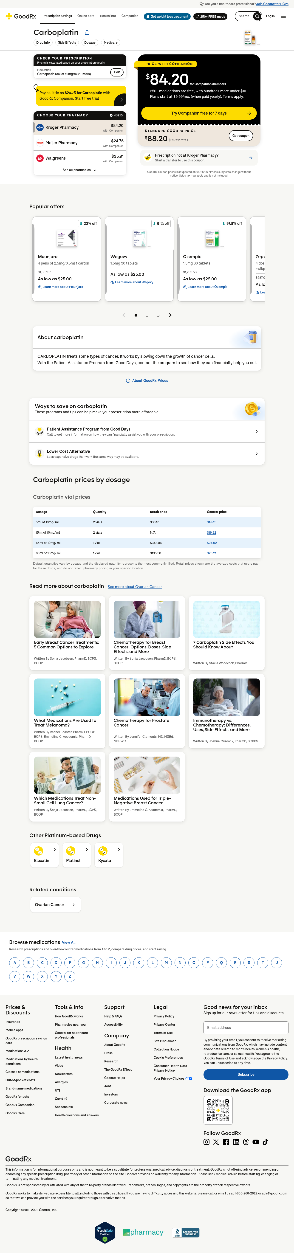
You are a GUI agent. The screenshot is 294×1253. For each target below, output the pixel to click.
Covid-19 (61, 1099)
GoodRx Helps (114, 1078)
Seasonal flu (64, 1107)
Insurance (13, 1022)
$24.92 (212, 543)
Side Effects (67, 42)
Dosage (90, 42)
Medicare (111, 42)
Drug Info (43, 42)
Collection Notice (166, 1049)
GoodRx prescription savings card (27, 1040)
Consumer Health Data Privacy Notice (171, 1068)
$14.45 (211, 522)
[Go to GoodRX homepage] (21, 16)
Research (111, 1061)
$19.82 (211, 532)
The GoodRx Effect (118, 1069)
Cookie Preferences (168, 1058)
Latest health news (69, 1057)
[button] (166, 16)
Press (108, 1053)
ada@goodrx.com (274, 1193)
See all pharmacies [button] (77, 170)
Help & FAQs (113, 1016)
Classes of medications (23, 1072)
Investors (111, 1094)
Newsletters (64, 1074)
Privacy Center (164, 1024)
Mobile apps (14, 1030)
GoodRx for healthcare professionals (72, 1035)
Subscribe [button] (263, 1076)
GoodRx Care (15, 1113)
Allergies (61, 1082)
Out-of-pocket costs (20, 1080)
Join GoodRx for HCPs (272, 4)
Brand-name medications (24, 1088)
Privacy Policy (164, 1016)
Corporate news (115, 1103)
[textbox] (246, 1027)
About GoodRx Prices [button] (150, 380)
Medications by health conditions (22, 1061)
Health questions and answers (77, 1115)
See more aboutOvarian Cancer (135, 586)
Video (59, 1066)
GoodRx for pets (17, 1097)
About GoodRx (114, 1045)
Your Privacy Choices (169, 1078)
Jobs (107, 1086)
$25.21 (211, 553)
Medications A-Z (17, 1051)
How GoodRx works (69, 1016)
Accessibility (113, 1024)
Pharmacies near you (70, 1024)
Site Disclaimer (165, 1041)
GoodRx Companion (20, 1105)
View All (68, 942)
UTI (57, 1090)
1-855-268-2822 (246, 1193)
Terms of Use (163, 1033)
